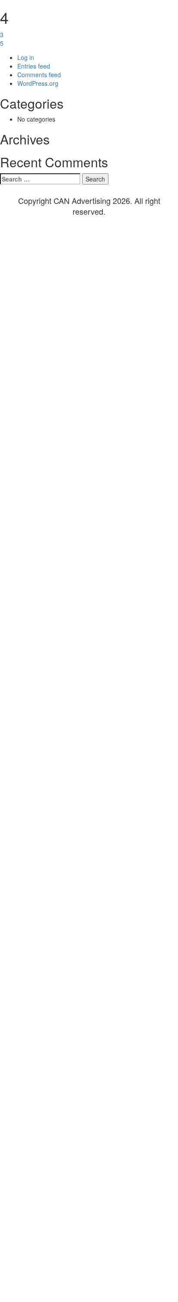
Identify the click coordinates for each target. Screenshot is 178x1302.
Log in (25, 57)
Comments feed (39, 74)
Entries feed (33, 66)
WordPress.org (37, 83)
